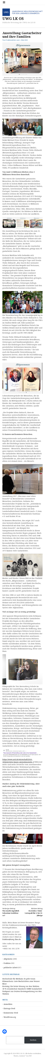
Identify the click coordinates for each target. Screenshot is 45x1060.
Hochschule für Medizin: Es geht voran (18, 979)
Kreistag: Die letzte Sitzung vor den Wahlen (20, 986)
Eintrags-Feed (9, 1008)
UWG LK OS (13, 19)
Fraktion (7, 963)
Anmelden (8, 1004)
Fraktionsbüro (11, 40)
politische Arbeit (11, 967)
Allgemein (8, 959)
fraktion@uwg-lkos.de (11, 939)
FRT (30, 1056)
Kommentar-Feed (11, 1013)
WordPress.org (10, 1017)
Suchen (33, 1040)
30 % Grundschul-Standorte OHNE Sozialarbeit (22, 989)
